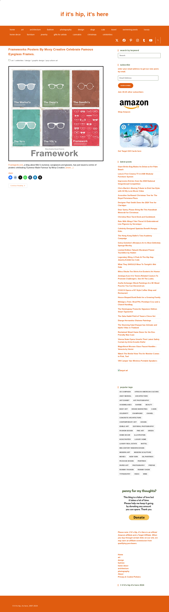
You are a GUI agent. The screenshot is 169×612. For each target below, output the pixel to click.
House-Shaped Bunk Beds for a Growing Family (139, 297)
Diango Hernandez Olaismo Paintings (134, 320)
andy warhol (125, 396)
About (120, 574)
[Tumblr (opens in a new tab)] (145, 40)
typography (125, 474)
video (136, 474)
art (12, 60)
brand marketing (139, 409)
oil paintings (147, 457)
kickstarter (125, 439)
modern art (125, 452)
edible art (124, 426)
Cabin (153, 409)
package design (127, 461)
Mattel (144, 444)
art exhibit (124, 400)
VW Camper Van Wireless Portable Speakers (137, 361)
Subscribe (126, 85)
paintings (142, 461)
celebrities (19, 60)
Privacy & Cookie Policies (129, 577)
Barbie (138, 405)
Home (120, 555)
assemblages (126, 405)
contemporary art (128, 422)
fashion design (126, 431)
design (28, 60)
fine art (140, 431)
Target (141, 535)
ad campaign (125, 392)
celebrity (124, 413)
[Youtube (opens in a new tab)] (151, 40)
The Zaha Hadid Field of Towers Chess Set (136, 316)
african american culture (147, 392)
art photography (141, 400)
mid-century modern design (132, 448)
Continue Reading (19, 186)
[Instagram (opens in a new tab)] (138, 40)
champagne (137, 413)
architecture (141, 396)
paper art (124, 465)
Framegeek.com (15, 165)
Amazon (122, 535)
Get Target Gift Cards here (129, 151)
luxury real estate (128, 444)
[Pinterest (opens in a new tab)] (132, 40)
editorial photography (143, 426)
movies (122, 457)
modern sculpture (142, 452)
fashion (121, 563)
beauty (149, 405)
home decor (125, 435)
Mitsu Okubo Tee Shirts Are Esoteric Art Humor (139, 271)
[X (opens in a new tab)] (117, 40)
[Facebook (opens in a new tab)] (125, 40)
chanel (150, 413)
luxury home (140, 439)
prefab (152, 465)
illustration (139, 435)
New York (133, 457)
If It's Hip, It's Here (84, 14)
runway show (144, 470)
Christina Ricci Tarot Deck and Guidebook (136, 217)
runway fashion (127, 470)
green (151, 431)
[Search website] (158, 40)
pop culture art (52, 60)
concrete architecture (130, 418)
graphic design (38, 60)
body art (124, 409)
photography (139, 465)
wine (145, 474)
